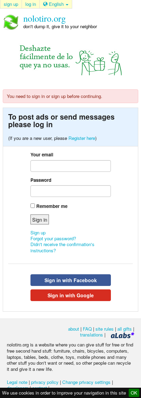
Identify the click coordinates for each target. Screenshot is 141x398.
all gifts (124, 328)
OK (134, 392)
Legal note (17, 382)
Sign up (38, 232)
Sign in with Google (71, 295)
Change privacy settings (86, 382)
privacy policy (45, 382)
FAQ (87, 328)
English (56, 4)
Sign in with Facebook (70, 280)
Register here (81, 138)
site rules (104, 328)
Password (40, 180)
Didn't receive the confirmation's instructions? (62, 247)
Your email (41, 154)
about (73, 328)
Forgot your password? (53, 238)
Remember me (51, 206)
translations (91, 334)
